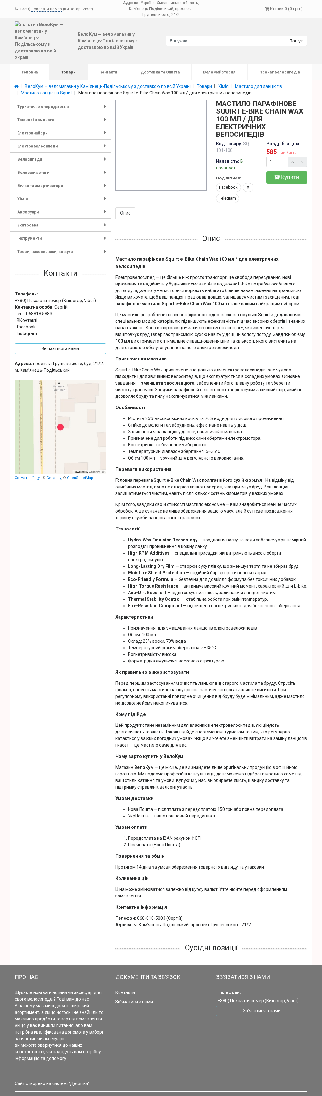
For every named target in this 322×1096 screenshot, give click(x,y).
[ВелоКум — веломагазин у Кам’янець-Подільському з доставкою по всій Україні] (60, 427)
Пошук (296, 40)
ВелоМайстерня (219, 72)
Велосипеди (62, 161)
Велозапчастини (62, 174)
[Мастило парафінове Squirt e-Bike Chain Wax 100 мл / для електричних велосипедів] (161, 145)
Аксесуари (62, 214)
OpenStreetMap (80, 478)
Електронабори (62, 135)
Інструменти (62, 240)
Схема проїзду (27, 478)
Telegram (227, 198)
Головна (30, 72)
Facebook (228, 187)
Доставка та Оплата (160, 72)
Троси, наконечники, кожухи (62, 253)
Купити (289, 177)
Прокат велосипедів (279, 72)
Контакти (108, 72)
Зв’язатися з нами (134, 1001)
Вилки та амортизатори (62, 187)
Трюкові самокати (62, 121)
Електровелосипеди (62, 148)
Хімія (62, 200)
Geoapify (54, 478)
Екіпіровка (62, 227)
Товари (68, 72)
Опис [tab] (125, 212)
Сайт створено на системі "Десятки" (52, 1083)
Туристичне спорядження (62, 108)
